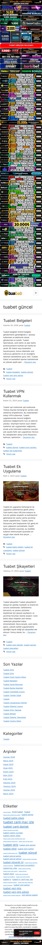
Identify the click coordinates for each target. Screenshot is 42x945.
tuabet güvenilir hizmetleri (30, 859)
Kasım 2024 (8, 772)
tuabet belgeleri (13, 372)
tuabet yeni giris (12, 888)
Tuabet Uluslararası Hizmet (15, 703)
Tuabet (9, 369)
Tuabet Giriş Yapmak (12, 710)
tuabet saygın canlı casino (10, 871)
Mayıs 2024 (8, 794)
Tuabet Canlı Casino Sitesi (14, 677)
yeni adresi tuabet (30, 895)
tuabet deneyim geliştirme (10, 841)
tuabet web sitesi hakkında (25, 882)
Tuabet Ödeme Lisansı (13, 706)
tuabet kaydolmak (8, 865)
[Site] (21, 76)
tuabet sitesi (8, 874)
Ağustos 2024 (9, 783)
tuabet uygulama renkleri (10, 882)
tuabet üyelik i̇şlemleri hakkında (12, 895)
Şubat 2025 (8, 764)
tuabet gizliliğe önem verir (10, 853)
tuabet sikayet (22, 871)
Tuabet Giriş (8, 670)
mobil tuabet (17, 812)
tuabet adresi (27, 815)
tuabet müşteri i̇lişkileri (24, 868)
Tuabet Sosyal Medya (9, 877)
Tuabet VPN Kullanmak (13, 393)
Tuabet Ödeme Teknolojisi (14, 717)
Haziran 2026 (9, 757)
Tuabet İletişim (9, 714)
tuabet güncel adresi (12, 859)
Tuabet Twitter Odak (12, 695)
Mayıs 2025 (8, 761)
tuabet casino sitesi (11, 836)
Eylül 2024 (7, 779)
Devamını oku (30, 362)
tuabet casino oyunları (13, 833)
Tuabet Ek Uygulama (12, 468)
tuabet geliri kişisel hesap (26, 841)
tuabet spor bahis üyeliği (23, 877)
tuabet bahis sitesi (13, 818)
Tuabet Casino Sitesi (12, 721)
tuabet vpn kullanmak (12, 451)
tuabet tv (7, 879)
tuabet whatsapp (8, 885)
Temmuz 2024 (9, 786)
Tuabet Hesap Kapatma (31, 862)
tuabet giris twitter (26, 849)
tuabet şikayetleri (10, 648)
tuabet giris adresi (27, 845)
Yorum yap (10, 379)
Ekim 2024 (7, 775)
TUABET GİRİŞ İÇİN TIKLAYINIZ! (21, 45)
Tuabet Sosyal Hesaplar (21, 874)
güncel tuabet (7, 812)
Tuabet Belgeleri (17, 320)
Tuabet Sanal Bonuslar (13, 684)
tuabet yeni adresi (22, 885)
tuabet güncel (27, 372)
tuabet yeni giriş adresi (13, 375)
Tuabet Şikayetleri (19, 566)
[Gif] (21, 123)
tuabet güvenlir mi (13, 862)
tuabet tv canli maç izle (22, 879)
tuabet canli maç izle (18, 822)
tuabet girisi (10, 848)
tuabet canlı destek (14, 645)
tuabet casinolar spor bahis (10, 830)
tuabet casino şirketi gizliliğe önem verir (14, 838)
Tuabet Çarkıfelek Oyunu (14, 692)
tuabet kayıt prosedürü (24, 865)
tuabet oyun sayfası (27, 447)
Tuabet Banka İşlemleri (13, 688)
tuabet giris (10, 844)
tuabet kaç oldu (10, 868)
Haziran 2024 (9, 790)
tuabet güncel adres (12, 856)
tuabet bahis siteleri (14, 547)
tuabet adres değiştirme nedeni (11, 815)
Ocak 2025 (8, 768)
